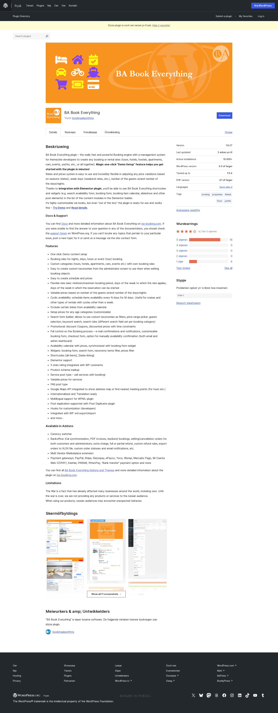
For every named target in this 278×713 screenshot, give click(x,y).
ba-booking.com (151, 223)
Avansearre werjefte (188, 210)
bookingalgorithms (83, 118)
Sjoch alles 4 (225, 187)
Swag (170, 680)
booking (206, 194)
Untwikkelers (122, 675)
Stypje (228, 132)
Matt (221, 670)
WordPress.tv (123, 680)
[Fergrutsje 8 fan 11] (162, 523)
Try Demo (59, 207)
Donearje (172, 675)
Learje (118, 665)
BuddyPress (225, 680)
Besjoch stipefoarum (188, 303)
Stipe (118, 670)
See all (228, 268)
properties (217, 194)
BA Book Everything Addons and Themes (89, 470)
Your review (183, 268)
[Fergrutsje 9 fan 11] (162, 585)
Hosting (17, 675)
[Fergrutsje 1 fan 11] (80, 523)
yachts (228, 201)
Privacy (17, 680)
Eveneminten (173, 670)
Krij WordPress (263, 5)
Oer (15, 665)
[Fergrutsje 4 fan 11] (121, 523)
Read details (79, 207)
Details (53, 132)
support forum (58, 233)
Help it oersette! (161, 25)
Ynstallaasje (90, 132)
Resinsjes (70, 132)
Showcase (69, 665)
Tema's (68, 670)
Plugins (68, 675)
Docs (64, 223)
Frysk (46, 695)
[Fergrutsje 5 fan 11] (121, 590)
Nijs (15, 670)
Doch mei (171, 665)
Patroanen (69, 680)
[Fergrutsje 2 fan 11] (80, 561)
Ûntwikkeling (112, 132)
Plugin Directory (21, 16)
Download (224, 115)
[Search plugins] (47, 36)
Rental (228, 194)
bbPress (223, 675)
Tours (219, 201)
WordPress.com (227, 665)
